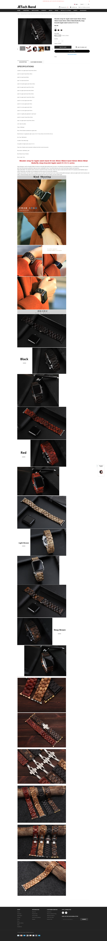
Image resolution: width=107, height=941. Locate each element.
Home (18, 13)
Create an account (86, 7)
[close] (89, 1)
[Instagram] (63, 913)
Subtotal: (56, 43)
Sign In (79, 7)
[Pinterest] (66, 913)
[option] (35, 31)
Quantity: (56, 38)
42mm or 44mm (65, 35)
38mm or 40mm (58, 35)
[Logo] (26, 6)
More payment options (72, 54)
